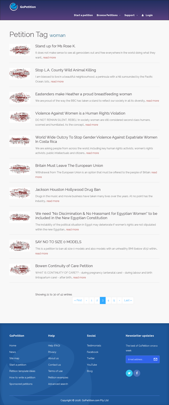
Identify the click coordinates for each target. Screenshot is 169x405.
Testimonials (94, 345)
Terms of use (55, 371)
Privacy (52, 352)
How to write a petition (22, 377)
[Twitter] (129, 373)
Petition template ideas (22, 371)
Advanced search (58, 383)
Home (12, 345)
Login (149, 15)
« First (78, 300)
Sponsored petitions (20, 383)
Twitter (91, 358)
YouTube (92, 364)
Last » (128, 300)
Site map (14, 358)
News (12, 352)
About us (53, 358)
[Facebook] (136, 373)
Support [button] (129, 15)
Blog (90, 371)
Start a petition (83, 15)
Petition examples (58, 377)
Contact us (54, 364)
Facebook (92, 352)
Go (155, 359)
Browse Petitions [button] (107, 15)
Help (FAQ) (54, 345)
